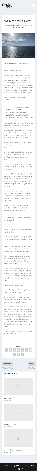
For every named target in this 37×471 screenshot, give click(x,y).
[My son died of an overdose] (18, 438)
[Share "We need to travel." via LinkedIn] (27, 350)
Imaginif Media (16, 466)
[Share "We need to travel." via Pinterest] (23, 350)
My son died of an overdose (14, 450)
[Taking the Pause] (18, 412)
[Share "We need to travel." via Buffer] (31, 350)
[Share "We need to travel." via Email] (18, 354)
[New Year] (18, 386)
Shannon (15, 25)
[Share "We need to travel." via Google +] (14, 350)
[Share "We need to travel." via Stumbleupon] (14, 354)
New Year (7, 398)
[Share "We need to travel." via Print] (23, 354)
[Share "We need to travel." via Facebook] (6, 350)
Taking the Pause (10, 424)
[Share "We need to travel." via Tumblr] (18, 350)
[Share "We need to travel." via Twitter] (10, 350)
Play (32, 466)
